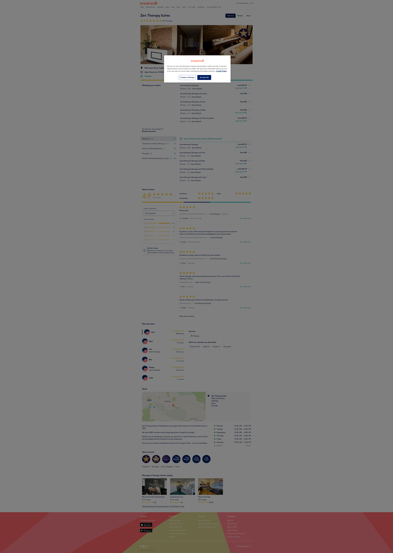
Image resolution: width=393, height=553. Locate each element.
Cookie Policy (221, 71)
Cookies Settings (187, 77)
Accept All (204, 77)
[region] (197, 68)
